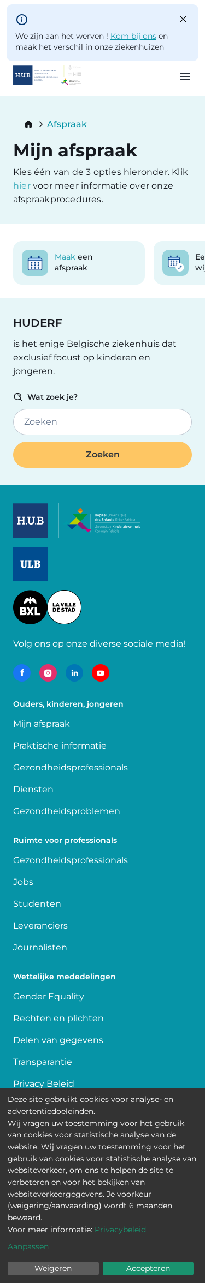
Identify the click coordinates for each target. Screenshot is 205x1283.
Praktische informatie (61, 745)
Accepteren (148, 1268)
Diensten (33, 789)
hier (23, 185)
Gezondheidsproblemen (66, 811)
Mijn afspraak (41, 724)
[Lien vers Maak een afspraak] (79, 263)
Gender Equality (48, 996)
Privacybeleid (120, 1229)
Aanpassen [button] (28, 1246)
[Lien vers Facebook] (22, 673)
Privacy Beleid (43, 1084)
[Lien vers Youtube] (100, 673)
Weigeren (53, 1268)
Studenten (37, 904)
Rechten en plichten (58, 1018)
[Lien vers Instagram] (48, 673)
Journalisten (40, 947)
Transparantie (42, 1062)
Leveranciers (40, 925)
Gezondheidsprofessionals (70, 767)
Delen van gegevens (58, 1040)
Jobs (23, 882)
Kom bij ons (133, 36)
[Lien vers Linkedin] (74, 673)
